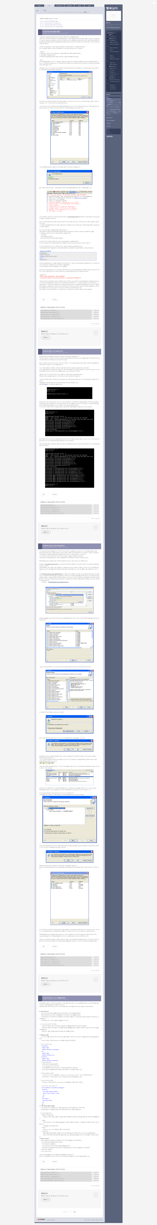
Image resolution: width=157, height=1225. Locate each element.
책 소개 (112, 70)
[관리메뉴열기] (153, 3)
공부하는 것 (43, 307)
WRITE (89, 5)
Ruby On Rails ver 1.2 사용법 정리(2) (54, 26)
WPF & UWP (113, 64)
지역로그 (89, 1219)
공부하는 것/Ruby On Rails (50, 33)
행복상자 (44, 331)
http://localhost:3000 (73, 216)
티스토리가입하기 (51, 1219)
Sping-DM (112, 107)
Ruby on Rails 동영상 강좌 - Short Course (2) (51, 318)
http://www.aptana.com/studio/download (52, 574)
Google (112, 72)
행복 (111, 34)
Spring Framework (115, 109)
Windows (113, 85)
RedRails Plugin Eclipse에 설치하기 (53, 25)
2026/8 (44, 10)
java (117, 106)
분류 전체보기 (111, 33)
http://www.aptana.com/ (51, 564)
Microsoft (111, 106)
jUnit (111, 49)
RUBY (114, 106)
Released (114, 99)
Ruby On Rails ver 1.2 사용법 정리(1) (49, 316)
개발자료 (109, 99)
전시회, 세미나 (114, 74)
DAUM (93, 1220)
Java (111, 55)
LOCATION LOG (59, 5)
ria (109, 109)
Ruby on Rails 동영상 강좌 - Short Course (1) (51, 1180)
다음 (74, 1211)
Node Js (112, 62)
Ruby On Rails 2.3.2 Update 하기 (53, 23)
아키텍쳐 (110, 102)
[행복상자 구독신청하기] (110, 136)
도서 (109, 107)
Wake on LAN (114, 42)
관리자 (97, 1219)
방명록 (93, 1219)
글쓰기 (101, 1219)
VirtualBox (113, 87)
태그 (85, 1219)
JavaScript (113, 89)
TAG (49, 5)
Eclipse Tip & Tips (115, 79)
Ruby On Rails (51, 307)
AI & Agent (113, 40)
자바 (117, 99)
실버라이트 (115, 102)
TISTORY (102, 1220)
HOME (39, 5)
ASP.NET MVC (116, 104)
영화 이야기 (113, 68)
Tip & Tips (112, 77)
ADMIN (79, 5)
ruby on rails (110, 113)
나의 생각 (113, 36)
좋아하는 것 (112, 66)
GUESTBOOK (69, 5)
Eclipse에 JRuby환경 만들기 (52, 21)
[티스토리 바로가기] (41, 1219)
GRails (112, 57)
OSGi (119, 99)
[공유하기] (46, 299)
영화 (117, 111)
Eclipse (115, 113)
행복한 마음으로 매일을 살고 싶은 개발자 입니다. (55, 334)
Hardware (113, 76)
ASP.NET (115, 101)
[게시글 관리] (48, 299)
